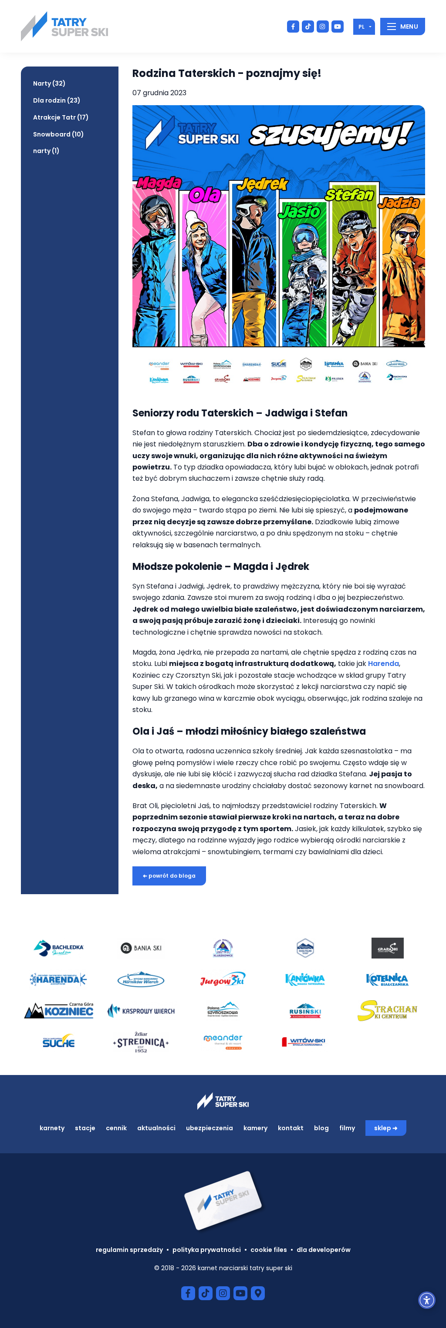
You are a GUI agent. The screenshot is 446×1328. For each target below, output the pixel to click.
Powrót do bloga (169, 875)
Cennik (116, 1128)
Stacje (85, 1128)
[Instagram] (323, 26)
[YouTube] (337, 26)
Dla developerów (324, 1249)
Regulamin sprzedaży (129, 1249)
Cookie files (268, 1249)
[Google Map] (258, 1293)
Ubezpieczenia (209, 1128)
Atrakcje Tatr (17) (61, 117)
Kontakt (291, 1128)
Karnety (52, 1128)
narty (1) (46, 150)
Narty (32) (49, 83)
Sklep (382, 1128)
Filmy (347, 1128)
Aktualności (156, 1128)
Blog (321, 1128)
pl (361, 26)
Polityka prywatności (206, 1249)
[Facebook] (293, 26)
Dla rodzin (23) (57, 100)
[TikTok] (308, 26)
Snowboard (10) (58, 134)
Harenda (383, 664)
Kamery (255, 1128)
